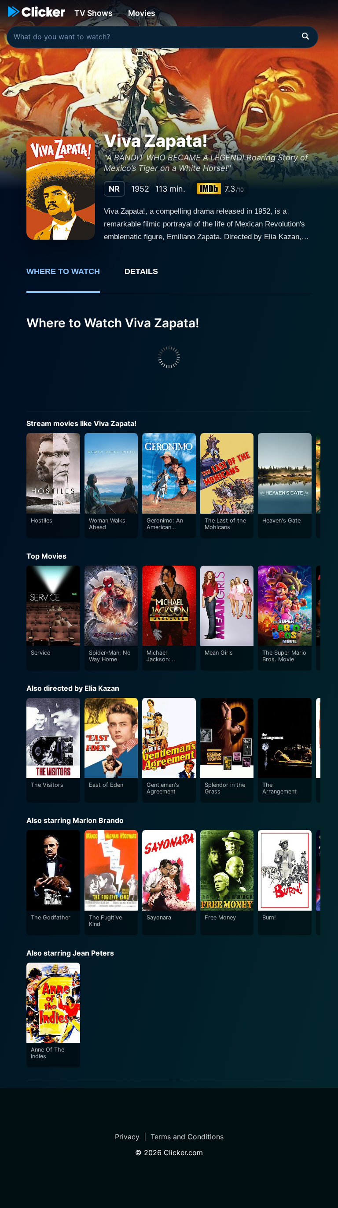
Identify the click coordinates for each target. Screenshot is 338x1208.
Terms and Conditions (187, 1136)
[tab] (69, 276)
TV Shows (93, 13)
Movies (141, 13)
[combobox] (162, 37)
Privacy (127, 1136)
